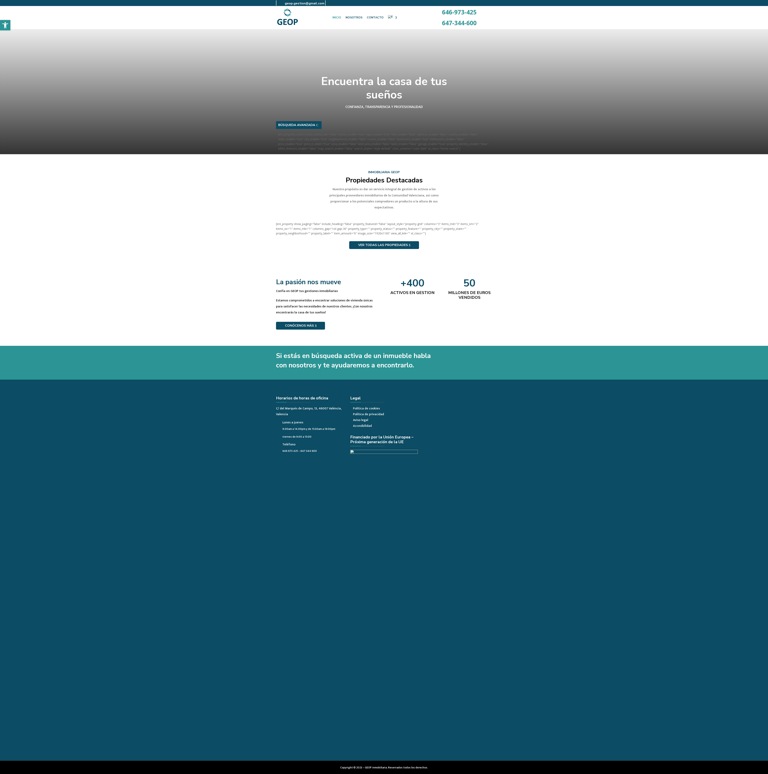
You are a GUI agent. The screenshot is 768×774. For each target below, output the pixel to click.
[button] (5, 25)
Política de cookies (366, 408)
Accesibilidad (362, 426)
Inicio (336, 17)
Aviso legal (360, 420)
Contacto (375, 17)
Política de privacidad (368, 414)
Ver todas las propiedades (383, 245)
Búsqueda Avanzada (296, 125)
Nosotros (354, 17)
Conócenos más (299, 325)
